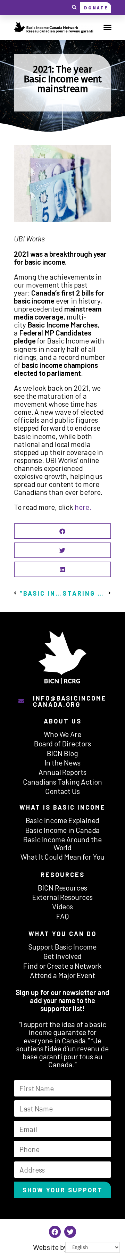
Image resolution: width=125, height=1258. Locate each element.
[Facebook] (55, 1232)
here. (83, 507)
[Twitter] (70, 1232)
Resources (63, 874)
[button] (74, 7)
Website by (62, 1247)
